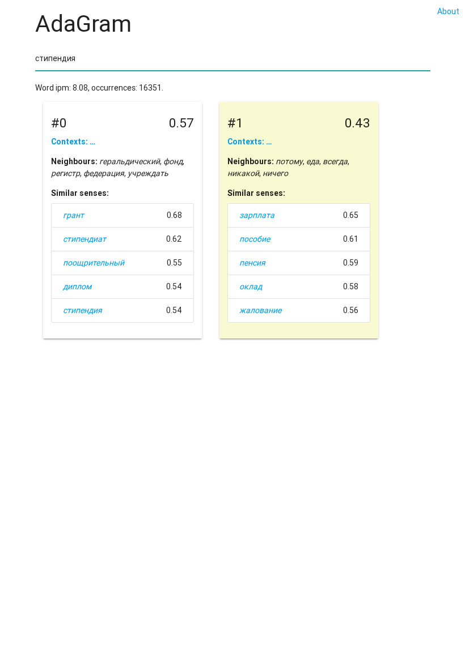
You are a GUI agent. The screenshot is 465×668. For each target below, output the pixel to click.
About (448, 11)
